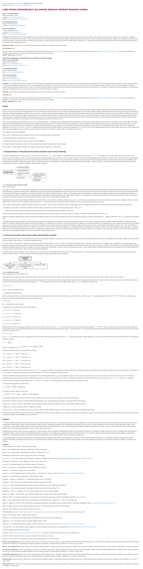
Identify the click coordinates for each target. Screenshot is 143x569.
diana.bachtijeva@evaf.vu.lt (15, 32)
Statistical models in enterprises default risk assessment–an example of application (44, 512)
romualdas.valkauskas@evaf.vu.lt (17, 25)
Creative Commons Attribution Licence (108, 51)
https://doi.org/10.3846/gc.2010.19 (107, 503)
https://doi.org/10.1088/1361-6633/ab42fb (73, 473)
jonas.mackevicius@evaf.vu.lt (16, 17)
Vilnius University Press (57, 51)
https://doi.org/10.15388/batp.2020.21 (22, 5)
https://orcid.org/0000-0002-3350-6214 (17, 19)
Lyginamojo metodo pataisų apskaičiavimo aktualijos (27, 533)
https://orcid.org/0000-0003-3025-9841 (17, 34)
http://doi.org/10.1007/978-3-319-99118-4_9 (73, 524)
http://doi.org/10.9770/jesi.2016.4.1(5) (86, 527)
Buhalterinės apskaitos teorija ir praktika (12, 3)
